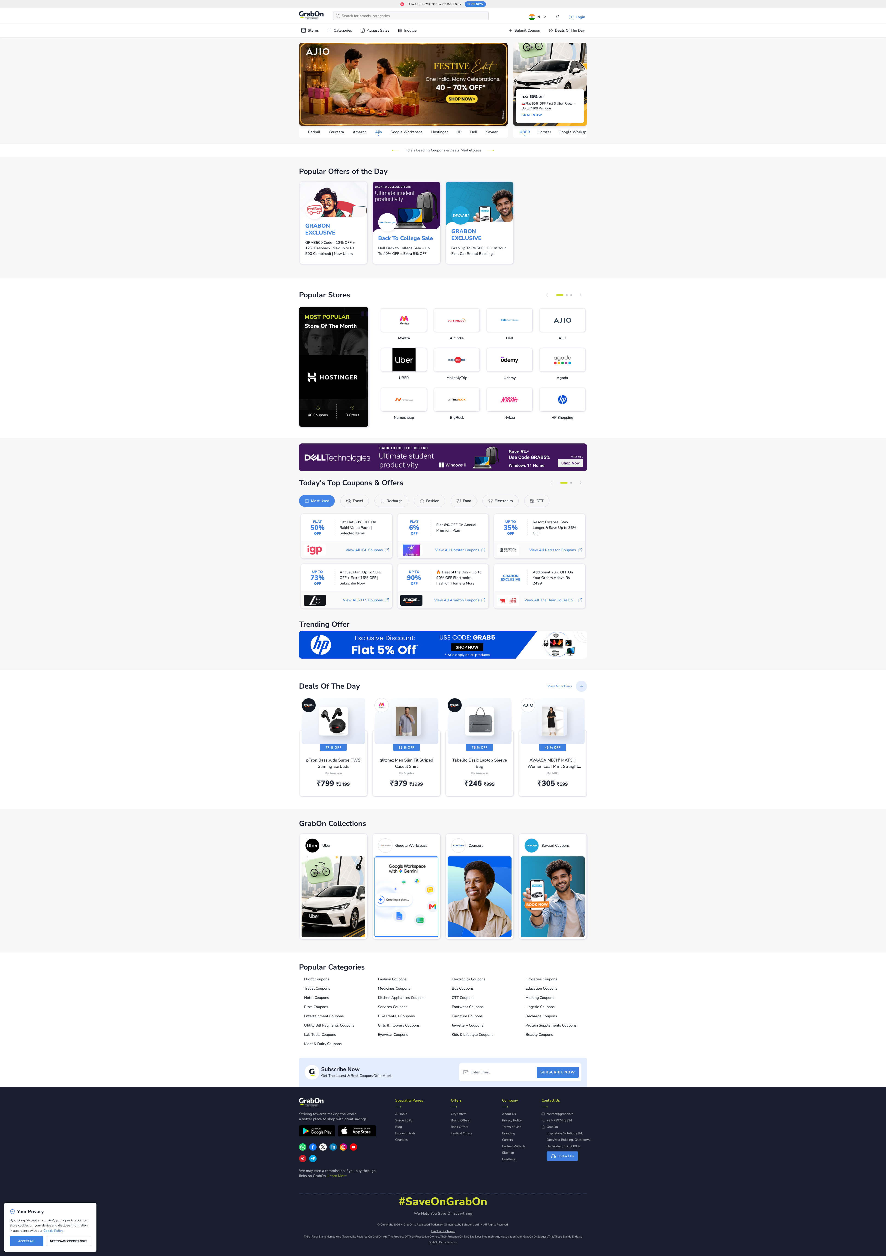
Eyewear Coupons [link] (393, 1034)
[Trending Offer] (443, 645)
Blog (398, 1127)
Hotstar (544, 132)
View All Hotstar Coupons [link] (457, 550)
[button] (547, 295)
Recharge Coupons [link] (541, 1016)
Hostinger (439, 132)
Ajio (378, 132)
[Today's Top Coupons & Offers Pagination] (564, 483)
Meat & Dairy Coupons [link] (323, 1043)
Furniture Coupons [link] (467, 1016)
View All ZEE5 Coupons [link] (363, 600)
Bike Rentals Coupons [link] (396, 1016)
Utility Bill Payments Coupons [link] (329, 1025)
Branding (508, 1133)
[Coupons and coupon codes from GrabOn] (311, 16)
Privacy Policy (512, 1120)
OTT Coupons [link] (463, 997)
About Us (509, 1114)
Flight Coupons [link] (316, 979)
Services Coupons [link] (392, 1006)
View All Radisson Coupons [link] (552, 550)
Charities (401, 1140)
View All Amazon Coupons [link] (456, 600)
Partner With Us (514, 1146)
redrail (314, 132)
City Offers (459, 1114)
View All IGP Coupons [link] (364, 550)
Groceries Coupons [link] (541, 979)
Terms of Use (511, 1127)
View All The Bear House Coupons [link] (553, 600)
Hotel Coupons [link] (316, 997)
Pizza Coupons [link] (316, 1006)
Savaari (492, 132)
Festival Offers (461, 1133)
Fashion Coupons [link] (392, 979)
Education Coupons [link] (541, 988)
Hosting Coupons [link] (540, 997)
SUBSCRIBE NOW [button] (557, 1072)
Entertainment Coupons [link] (324, 1016)
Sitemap (508, 1153)
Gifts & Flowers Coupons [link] (399, 1025)
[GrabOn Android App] (317, 1131)
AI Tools (401, 1114)
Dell (473, 132)
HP (458, 132)
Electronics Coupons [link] (468, 979)
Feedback (508, 1159)
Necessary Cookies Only (68, 1241)
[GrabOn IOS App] (357, 1131)
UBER (525, 132)
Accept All (26, 1241)
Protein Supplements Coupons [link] (551, 1025)
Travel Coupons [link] (317, 988)
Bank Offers (459, 1127)
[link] (333, 367)
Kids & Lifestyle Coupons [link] (472, 1034)
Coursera (336, 132)
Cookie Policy (53, 1231)
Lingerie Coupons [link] (540, 1006)
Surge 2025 (403, 1120)
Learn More (337, 1175)
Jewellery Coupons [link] (467, 1025)
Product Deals (405, 1133)
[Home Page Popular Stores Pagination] (559, 295)
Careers (507, 1140)
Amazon (360, 132)
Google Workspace (406, 132)
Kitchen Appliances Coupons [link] (401, 997)
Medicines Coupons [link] (394, 988)
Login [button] (580, 17)
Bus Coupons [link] (463, 988)
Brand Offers (460, 1120)
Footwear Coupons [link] (468, 1006)
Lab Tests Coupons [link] (320, 1034)
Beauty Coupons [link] (539, 1034)
